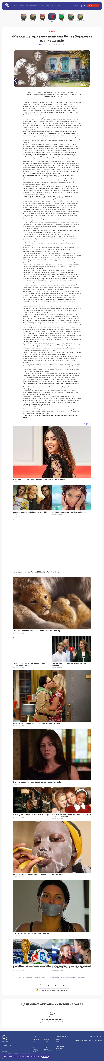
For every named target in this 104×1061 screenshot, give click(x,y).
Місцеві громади (60, 1046)
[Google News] (98, 1036)
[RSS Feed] (101, 1036)
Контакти (58, 5)
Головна (19, 977)
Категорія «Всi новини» (39, 977)
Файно (45, 1056)
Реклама (46, 1039)
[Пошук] (71, 6)
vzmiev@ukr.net (6, 1045)
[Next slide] (88, 17)
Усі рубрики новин (27, 977)
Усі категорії (36, 1039)
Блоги (34, 1041)
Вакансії (91, 1040)
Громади (41, 5)
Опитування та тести (61, 1044)
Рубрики (21, 5)
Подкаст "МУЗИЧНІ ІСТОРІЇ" (35, 1050)
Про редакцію (59, 1048)
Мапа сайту (78, 1040)
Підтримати (94, 5)
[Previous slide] (16, 17)
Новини (15, 5)
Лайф (34, 1047)
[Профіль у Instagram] (82, 6)
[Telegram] (48, 985)
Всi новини (52, 31)
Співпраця (84, 1040)
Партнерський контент (36, 1044)
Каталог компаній (31, 5)
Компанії (58, 1041)
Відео (45, 1047)
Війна (45, 1044)
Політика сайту (98, 1040)
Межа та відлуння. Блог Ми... (48, 1050)
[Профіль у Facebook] (85, 6)
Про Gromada (50, 5)
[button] (40, 985)
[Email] (64, 985)
